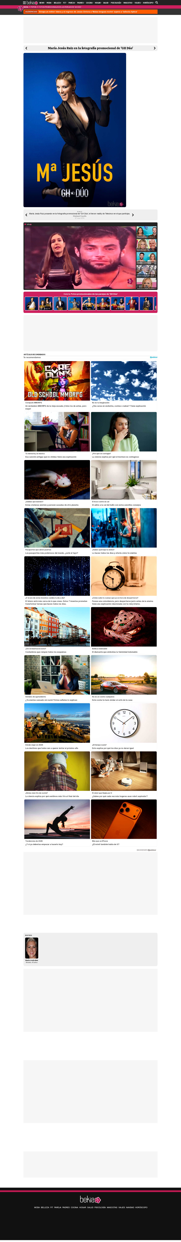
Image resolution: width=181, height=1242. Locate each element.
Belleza (45, 1207)
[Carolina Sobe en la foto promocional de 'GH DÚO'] (74, 304)
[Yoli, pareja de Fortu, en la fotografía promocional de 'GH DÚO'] (146, 304)
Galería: (90, 294)
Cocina (74, 1207)
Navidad (130, 1207)
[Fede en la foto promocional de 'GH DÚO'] (60, 304)
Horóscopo (141, 1207)
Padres (66, 1207)
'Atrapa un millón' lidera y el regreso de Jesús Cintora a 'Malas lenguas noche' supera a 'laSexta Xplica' (81, 11)
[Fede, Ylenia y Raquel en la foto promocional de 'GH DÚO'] (89, 304)
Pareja (57, 1207)
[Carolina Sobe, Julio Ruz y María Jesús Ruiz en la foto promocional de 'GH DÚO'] (103, 304)
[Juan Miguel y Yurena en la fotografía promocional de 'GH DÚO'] (118, 304)
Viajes (121, 1207)
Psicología (100, 1207)
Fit (51, 1207)
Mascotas (112, 1207)
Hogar (82, 1207)
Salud (90, 1207)
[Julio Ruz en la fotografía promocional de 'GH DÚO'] (132, 304)
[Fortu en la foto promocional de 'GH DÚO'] (31, 304)
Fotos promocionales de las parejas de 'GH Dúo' (60, 7)
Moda (37, 1207)
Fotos (33, 7)
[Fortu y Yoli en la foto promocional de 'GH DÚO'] (46, 304)
